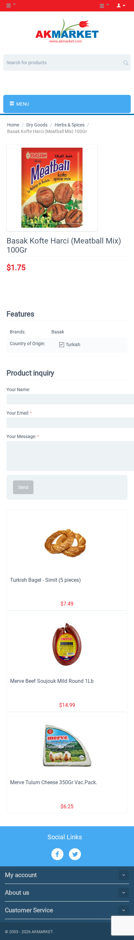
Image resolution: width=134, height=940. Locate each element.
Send (23, 487)
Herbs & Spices (70, 124)
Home (13, 124)
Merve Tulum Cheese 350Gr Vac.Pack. (53, 782)
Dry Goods (36, 124)
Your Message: (21, 436)
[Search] (126, 60)
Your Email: (18, 413)
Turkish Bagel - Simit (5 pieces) (45, 580)
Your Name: (18, 389)
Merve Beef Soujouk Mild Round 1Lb (52, 681)
